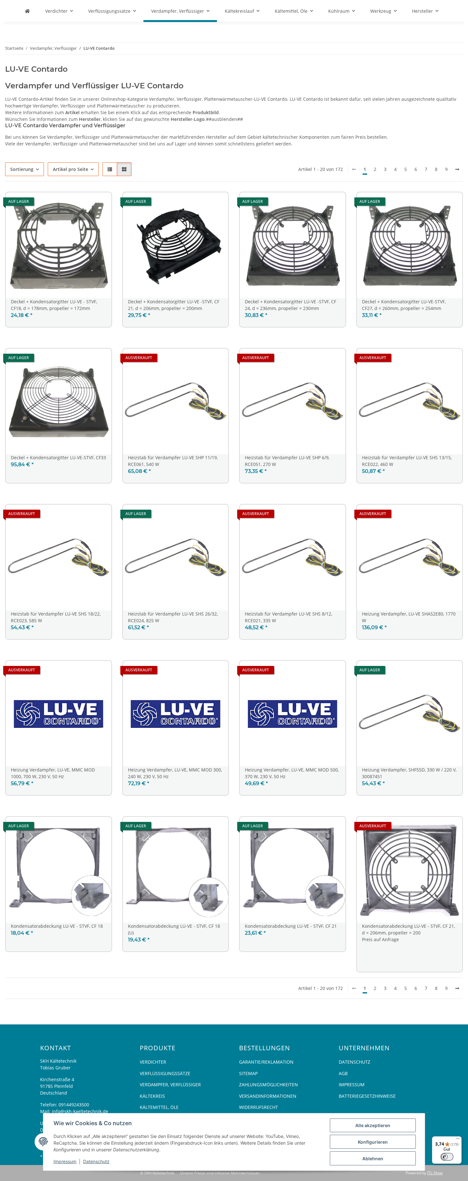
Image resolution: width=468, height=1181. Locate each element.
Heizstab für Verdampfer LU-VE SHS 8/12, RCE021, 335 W (288, 617)
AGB (343, 1073)
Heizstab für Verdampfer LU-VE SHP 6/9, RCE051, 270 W (287, 460)
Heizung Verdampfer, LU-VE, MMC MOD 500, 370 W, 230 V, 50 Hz (292, 773)
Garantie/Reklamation (266, 1062)
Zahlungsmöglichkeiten (268, 1084)
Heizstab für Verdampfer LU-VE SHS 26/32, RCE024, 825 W (173, 617)
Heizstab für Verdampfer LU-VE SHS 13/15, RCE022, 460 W (407, 460)
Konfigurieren (373, 1142)
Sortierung (21, 169)
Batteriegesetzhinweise (367, 1096)
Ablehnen (372, 1158)
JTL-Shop (435, 1173)
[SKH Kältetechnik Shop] (27, 11)
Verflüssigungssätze (165, 1073)
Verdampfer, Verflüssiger (170, 1084)
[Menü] (458, 1140)
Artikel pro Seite (70, 169)
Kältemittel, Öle (159, 1107)
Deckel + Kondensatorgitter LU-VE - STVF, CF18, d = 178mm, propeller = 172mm (54, 305)
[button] (110, 169)
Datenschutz (96, 1161)
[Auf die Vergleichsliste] (101, 203)
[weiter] (457, 169)
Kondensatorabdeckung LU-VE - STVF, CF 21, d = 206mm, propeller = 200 (408, 929)
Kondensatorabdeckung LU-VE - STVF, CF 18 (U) (174, 929)
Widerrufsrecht (258, 1107)
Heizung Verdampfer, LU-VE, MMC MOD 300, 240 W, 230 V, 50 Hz (175, 773)
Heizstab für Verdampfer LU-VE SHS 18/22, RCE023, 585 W (56, 617)
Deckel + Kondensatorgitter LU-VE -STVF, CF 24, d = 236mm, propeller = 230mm (290, 305)
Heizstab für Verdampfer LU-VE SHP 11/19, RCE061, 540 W (173, 460)
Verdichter (153, 1062)
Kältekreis (152, 1096)
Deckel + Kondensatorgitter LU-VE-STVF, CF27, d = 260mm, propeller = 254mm (404, 305)
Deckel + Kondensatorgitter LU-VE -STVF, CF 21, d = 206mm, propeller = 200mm (173, 305)
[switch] (447, 1157)
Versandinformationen (267, 1096)
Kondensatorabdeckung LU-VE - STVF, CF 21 (291, 926)
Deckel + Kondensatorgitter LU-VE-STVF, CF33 (58, 457)
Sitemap (248, 1073)
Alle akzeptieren (372, 1125)
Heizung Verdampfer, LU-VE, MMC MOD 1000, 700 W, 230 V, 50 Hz (53, 773)
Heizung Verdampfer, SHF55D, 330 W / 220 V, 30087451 (409, 773)
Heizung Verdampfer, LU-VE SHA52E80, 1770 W (409, 617)
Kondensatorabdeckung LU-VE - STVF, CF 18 (57, 926)
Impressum (64, 1161)
